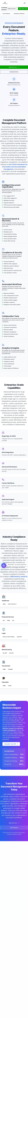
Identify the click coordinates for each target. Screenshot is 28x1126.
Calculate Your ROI (10, 744)
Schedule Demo (14, 71)
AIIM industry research (18, 576)
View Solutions (14, 827)
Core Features (6, 13)
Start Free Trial (23, 8)
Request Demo (12, 8)
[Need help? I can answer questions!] (3, 565)
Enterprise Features (19, 13)
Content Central (4, 8)
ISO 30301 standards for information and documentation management (15, 166)
